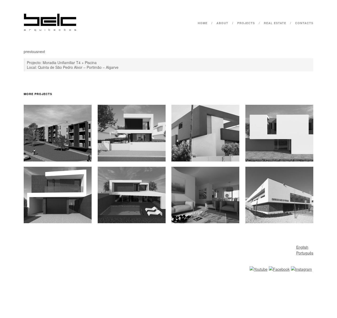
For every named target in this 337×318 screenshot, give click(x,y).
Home (202, 23)
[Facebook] (279, 269)
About (222, 23)
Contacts (304, 23)
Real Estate (275, 23)
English (302, 247)
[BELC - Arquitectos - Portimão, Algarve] (50, 30)
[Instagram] (301, 269)
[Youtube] (258, 269)
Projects (246, 23)
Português (304, 253)
